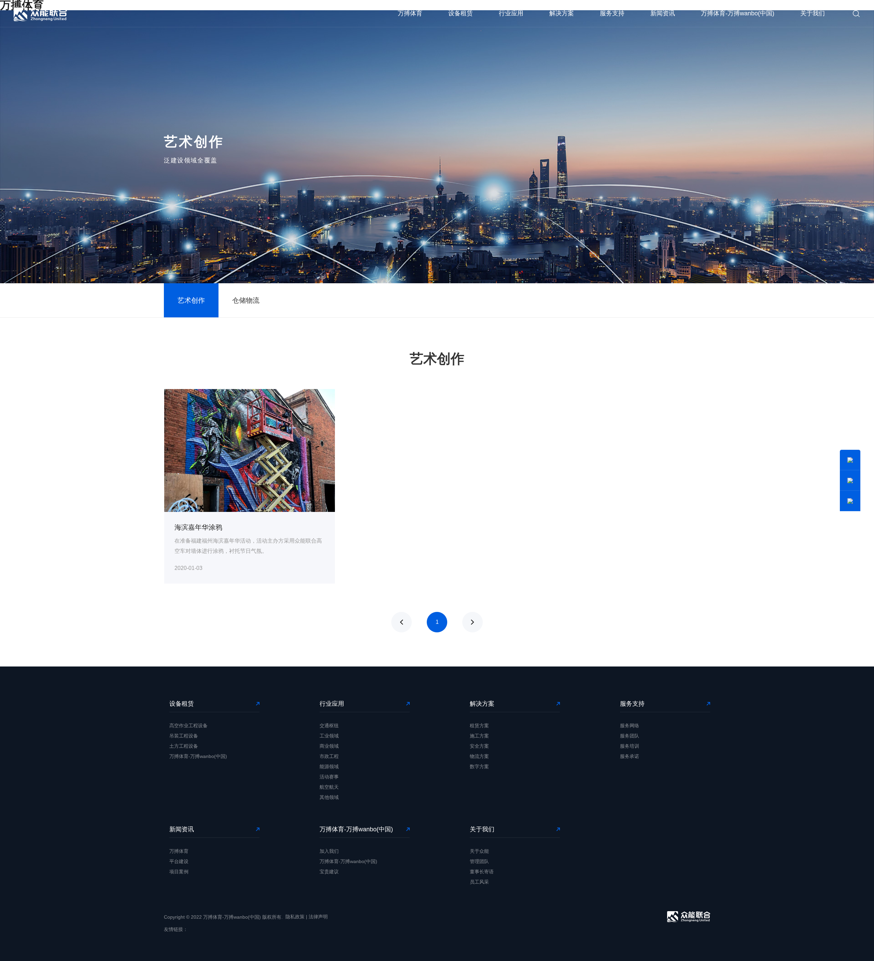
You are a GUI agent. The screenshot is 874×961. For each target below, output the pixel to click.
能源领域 (329, 766)
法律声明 (318, 916)
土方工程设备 (183, 746)
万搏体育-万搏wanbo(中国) (737, 13)
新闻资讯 (662, 13)
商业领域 (329, 746)
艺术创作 (191, 300)
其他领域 (329, 797)
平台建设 (178, 861)
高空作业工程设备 (188, 725)
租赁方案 (479, 725)
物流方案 (479, 756)
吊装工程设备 (183, 735)
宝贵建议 (329, 871)
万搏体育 (410, 13)
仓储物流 (245, 300)
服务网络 (629, 725)
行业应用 (511, 13)
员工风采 (479, 882)
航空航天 (329, 787)
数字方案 (479, 766)
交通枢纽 (329, 725)
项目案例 (178, 871)
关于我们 (812, 13)
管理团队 (479, 861)
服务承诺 (629, 756)
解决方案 (561, 13)
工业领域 (329, 735)
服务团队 (629, 735)
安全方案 (479, 746)
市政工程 (329, 756)
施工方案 (479, 735)
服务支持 (612, 13)
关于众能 (479, 851)
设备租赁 (460, 13)
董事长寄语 (482, 871)
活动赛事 (329, 776)
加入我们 (329, 851)
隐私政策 (295, 916)
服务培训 (629, 746)
